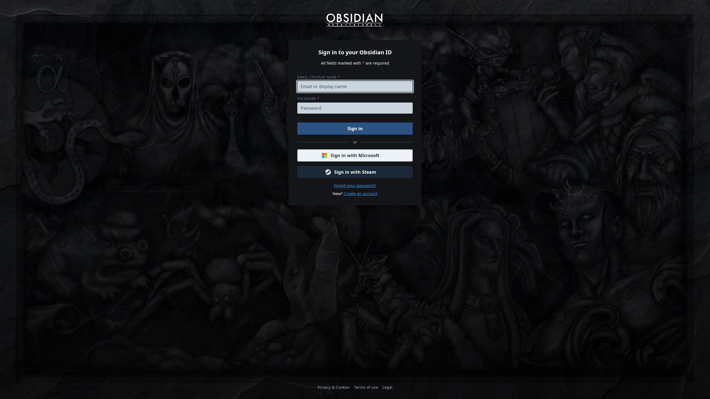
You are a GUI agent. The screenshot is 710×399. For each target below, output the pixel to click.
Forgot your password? (355, 185)
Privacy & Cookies (334, 387)
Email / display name (318, 77)
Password (308, 98)
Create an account (360, 193)
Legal (387, 387)
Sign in (355, 129)
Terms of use (366, 387)
